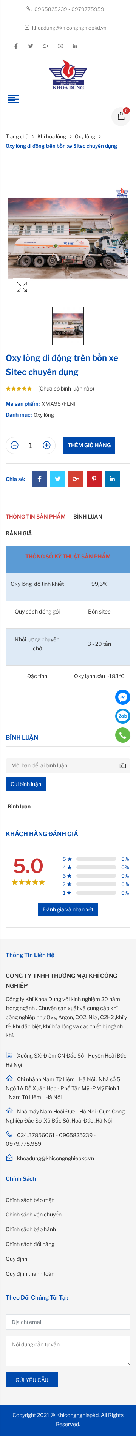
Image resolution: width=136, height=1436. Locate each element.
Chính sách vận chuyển (34, 1214)
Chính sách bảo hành (31, 1229)
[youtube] (60, 46)
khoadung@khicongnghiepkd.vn (69, 28)
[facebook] (15, 46)
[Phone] (123, 735)
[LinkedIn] (112, 479)
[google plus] (45, 46)
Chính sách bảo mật (30, 1200)
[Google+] (75, 479)
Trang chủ (17, 136)
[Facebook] (39, 479)
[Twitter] (57, 479)
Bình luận (87, 516)
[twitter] (30, 46)
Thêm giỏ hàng (89, 445)
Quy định (16, 1259)
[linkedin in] (74, 46)
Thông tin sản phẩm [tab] (36, 516)
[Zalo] (122, 716)
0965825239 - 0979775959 (68, 9)
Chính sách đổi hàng (30, 1244)
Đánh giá (19, 533)
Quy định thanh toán (30, 1273)
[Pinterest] (94, 479)
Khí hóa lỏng (51, 136)
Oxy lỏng (85, 136)
